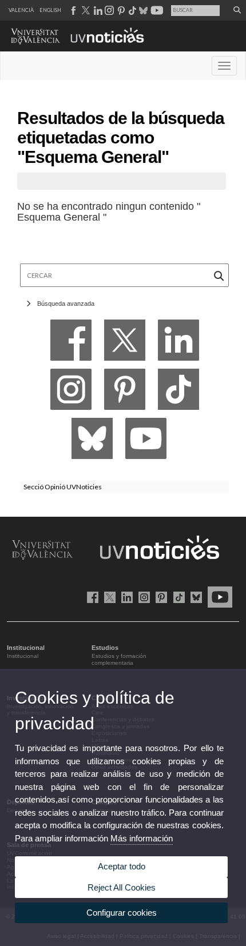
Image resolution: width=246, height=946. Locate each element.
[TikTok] (178, 392)
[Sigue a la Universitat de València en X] (108, 597)
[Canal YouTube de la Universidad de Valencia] (218, 597)
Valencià (21, 10)
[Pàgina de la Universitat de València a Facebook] (73, 10)
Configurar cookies (121, 912)
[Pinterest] (124, 392)
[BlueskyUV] (194, 597)
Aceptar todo (121, 866)
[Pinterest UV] (159, 597)
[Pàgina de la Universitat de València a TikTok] (131, 10)
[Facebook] (71, 343)
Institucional (22, 656)
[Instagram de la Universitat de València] (142, 597)
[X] (124, 343)
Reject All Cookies (122, 887)
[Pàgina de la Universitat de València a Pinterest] (120, 10)
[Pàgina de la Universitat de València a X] (84, 10)
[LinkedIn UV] (125, 597)
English (50, 10)
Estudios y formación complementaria (119, 659)
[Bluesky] (92, 441)
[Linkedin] (178, 343)
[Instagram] (71, 392)
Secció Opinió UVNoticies (62, 486)
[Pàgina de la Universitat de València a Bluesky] (142, 10)
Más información (141, 838)
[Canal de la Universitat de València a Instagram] (108, 10)
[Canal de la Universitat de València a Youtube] (156, 10)
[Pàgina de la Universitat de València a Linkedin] (97, 10)
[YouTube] (145, 441)
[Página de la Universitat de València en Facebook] (90, 597)
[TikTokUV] (176, 597)
